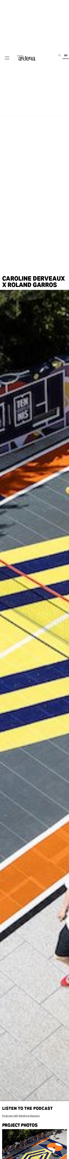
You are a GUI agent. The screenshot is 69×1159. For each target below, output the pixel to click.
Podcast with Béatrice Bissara (21, 1116)
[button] (7, 58)
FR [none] (59, 55)
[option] (59, 56)
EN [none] (65, 55)
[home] (26, 58)
